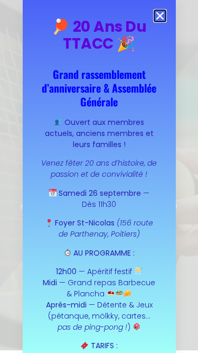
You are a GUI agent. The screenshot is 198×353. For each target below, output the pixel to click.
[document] (99, 176)
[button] (160, 16)
